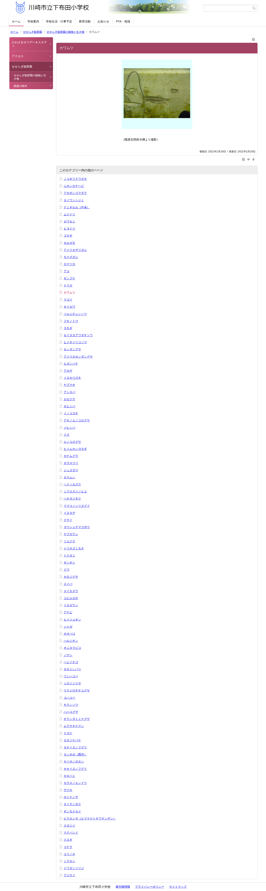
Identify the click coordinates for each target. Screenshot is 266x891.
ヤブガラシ (71, 534)
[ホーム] (106, 8)
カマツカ (69, 264)
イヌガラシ (71, 605)
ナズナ (68, 733)
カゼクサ (69, 399)
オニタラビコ (72, 647)
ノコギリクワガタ (75, 178)
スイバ (68, 584)
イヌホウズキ (72, 377)
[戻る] (248, 159)
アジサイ (69, 875)
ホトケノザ (71, 797)
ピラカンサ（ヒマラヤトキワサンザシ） (90, 818)
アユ (66, 271)
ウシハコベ (71, 676)
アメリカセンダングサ (78, 356)
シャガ (68, 626)
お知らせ (103, 21)
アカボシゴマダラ (75, 193)
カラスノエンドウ (75, 783)
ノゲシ (68, 655)
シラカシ (69, 861)
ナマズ (68, 285)
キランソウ (71, 704)
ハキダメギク (72, 498)
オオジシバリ (72, 669)
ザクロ (68, 790)
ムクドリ (69, 214)
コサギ (68, 235)
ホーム (16, 21)
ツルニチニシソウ (75, 314)
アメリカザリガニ (75, 250)
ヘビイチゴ (71, 662)
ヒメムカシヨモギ (75, 448)
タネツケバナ (72, 740)
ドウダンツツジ (74, 868)
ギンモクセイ (72, 811)
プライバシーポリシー (149, 886)
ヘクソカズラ (72, 484)
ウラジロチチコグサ (77, 690)
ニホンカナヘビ (74, 186)
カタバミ (69, 775)
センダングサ (72, 349)
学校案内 (33, 21)
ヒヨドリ (69, 228)
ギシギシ (69, 562)
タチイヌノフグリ (75, 747)
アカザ (68, 370)
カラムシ (69, 477)
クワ (66, 569)
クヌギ (68, 839)
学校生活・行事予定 (59, 21)
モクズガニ (71, 257)
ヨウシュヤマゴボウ (77, 527)
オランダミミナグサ (77, 719)
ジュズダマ (71, 470)
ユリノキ (69, 854)
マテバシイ (71, 832)
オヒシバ (69, 406)
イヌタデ (69, 513)
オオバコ (69, 633)
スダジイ (69, 825)
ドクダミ (69, 555)
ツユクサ (69, 541)
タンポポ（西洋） (75, 754)
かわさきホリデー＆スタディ (29, 44)
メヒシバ (69, 427)
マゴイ (68, 299)
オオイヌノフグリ (75, 768)
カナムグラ (71, 456)
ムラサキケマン (74, 726)
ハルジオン (71, 640)
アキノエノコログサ (77, 420)
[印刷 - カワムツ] (253, 38)
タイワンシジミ (74, 200)
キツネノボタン (74, 761)
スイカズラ (71, 591)
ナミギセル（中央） (77, 207)
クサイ (68, 520)
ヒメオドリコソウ (75, 342)
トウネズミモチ (74, 548)
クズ (66, 434)
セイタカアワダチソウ (78, 335)
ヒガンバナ (71, 363)
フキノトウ (71, 321)
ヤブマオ (69, 384)
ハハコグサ (71, 711)
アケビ (68, 612)
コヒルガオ (71, 598)
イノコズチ (71, 413)
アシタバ (69, 392)
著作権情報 (123, 886)
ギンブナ (69, 278)
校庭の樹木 (20, 86)
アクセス (17, 56)
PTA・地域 (123, 21)
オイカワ (69, 306)
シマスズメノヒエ (75, 491)
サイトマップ (178, 886)
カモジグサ (71, 576)
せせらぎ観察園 (32, 31)
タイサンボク (72, 804)
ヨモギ (68, 328)
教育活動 (85, 21)
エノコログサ (72, 441)
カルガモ (69, 242)
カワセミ (69, 221)
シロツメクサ (72, 683)
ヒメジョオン (72, 619)
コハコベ (69, 697)
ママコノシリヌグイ (77, 505)
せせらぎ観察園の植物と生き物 (65, 31)
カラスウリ (71, 463)
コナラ (68, 847)
